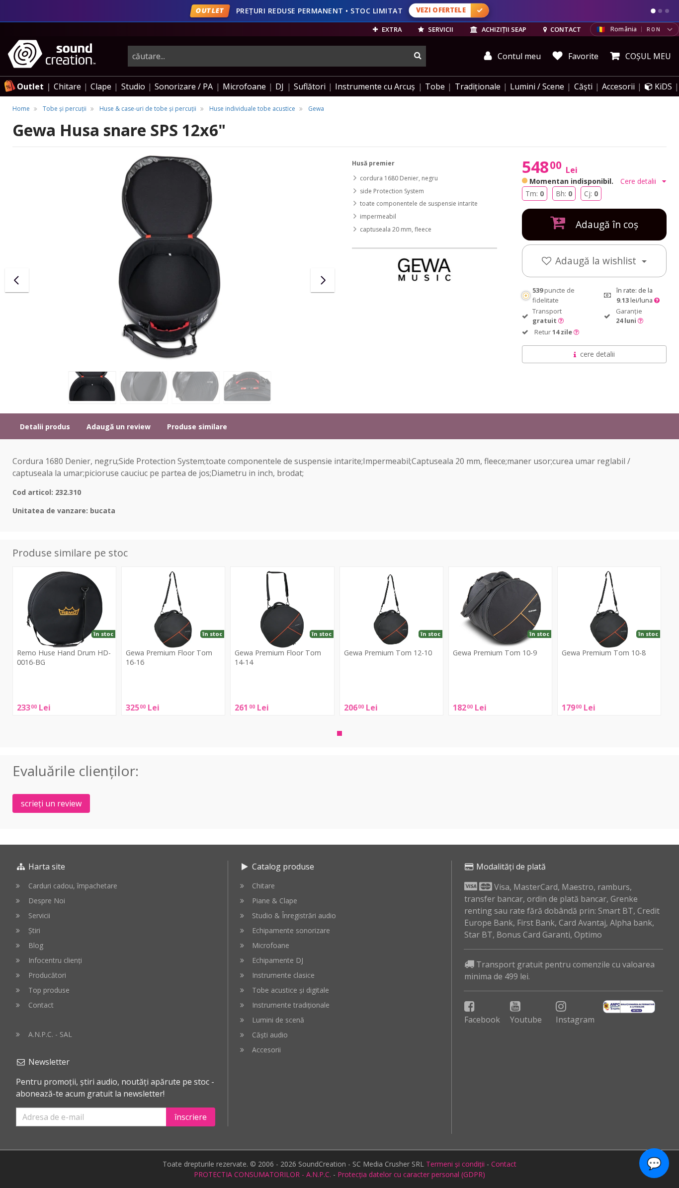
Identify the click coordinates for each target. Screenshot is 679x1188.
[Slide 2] (660, 11)
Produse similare (197, 426)
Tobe (435, 86)
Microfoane (244, 86)
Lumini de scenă (278, 1020)
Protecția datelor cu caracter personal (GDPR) (411, 1174)
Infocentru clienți (55, 960)
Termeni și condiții (455, 1164)
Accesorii (618, 86)
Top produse (49, 990)
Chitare (67, 86)
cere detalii (597, 354)
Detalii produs (45, 426)
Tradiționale (478, 86)
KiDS (662, 86)
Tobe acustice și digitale (290, 990)
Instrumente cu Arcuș (375, 86)
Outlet (30, 86)
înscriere (190, 1116)
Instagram (575, 1019)
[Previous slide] (17, 280)
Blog (35, 945)
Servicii (39, 915)
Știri (34, 930)
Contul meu (518, 56)
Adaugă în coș (605, 224)
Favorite (582, 56)
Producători (47, 975)
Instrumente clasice (283, 975)
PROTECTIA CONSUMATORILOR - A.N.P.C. (262, 1174)
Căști (583, 86)
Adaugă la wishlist (597, 260)
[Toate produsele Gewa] (424, 269)
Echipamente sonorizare (291, 930)
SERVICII (439, 29)
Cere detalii (639, 181)
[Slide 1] (653, 10)
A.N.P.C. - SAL (50, 1034)
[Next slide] (323, 280)
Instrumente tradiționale (291, 1005)
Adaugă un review (118, 426)
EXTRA (391, 29)
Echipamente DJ (277, 960)
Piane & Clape (274, 900)
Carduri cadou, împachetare (72, 885)
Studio (133, 86)
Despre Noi (46, 900)
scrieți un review (51, 803)
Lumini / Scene (537, 86)
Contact (41, 1005)
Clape (100, 86)
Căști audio (270, 1034)
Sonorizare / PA (184, 86)
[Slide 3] (667, 11)
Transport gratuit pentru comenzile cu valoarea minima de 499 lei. (559, 970)
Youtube (526, 1019)
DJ (279, 86)
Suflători (310, 86)
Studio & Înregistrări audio (294, 915)
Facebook (482, 1019)
